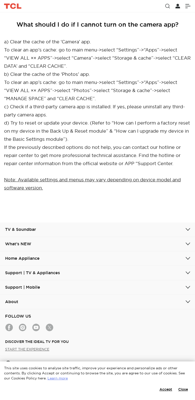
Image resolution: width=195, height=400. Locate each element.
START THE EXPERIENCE (27, 349)
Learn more (57, 378)
